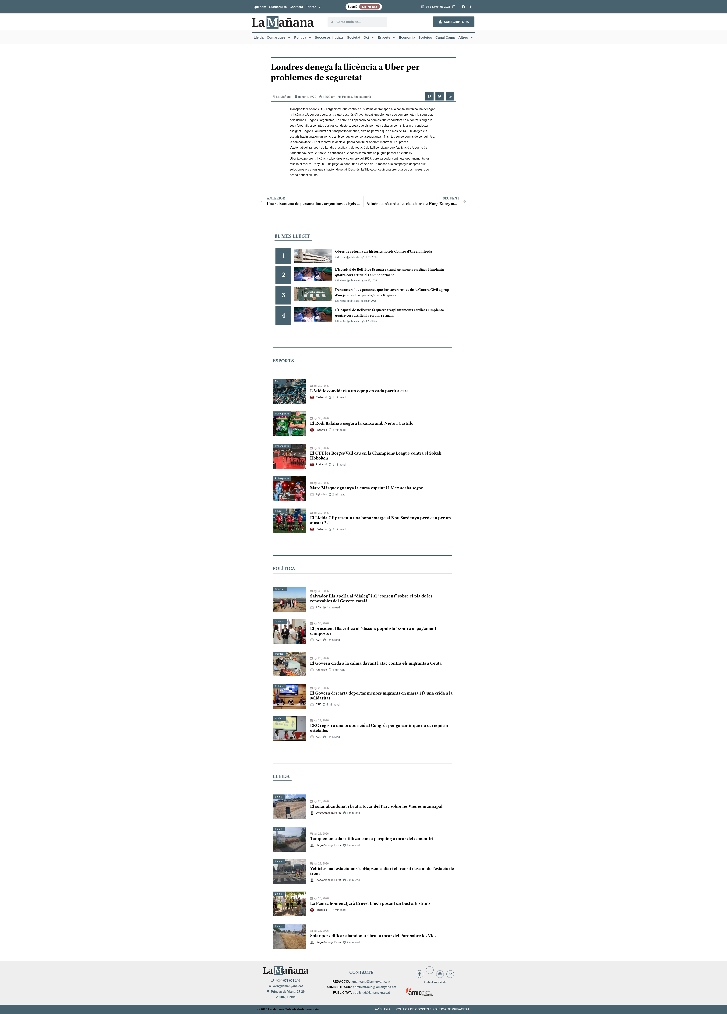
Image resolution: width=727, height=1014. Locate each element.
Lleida (259, 37)
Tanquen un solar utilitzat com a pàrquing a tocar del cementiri (371, 838)
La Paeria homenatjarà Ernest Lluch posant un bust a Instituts (370, 903)
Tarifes (311, 7)
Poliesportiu (282, 413)
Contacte (296, 7)
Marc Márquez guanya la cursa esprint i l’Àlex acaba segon (367, 488)
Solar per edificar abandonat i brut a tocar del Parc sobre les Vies (373, 936)
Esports (384, 37)
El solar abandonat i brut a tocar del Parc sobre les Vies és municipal (376, 806)
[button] (429, 96)
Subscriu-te (278, 7)
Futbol (278, 381)
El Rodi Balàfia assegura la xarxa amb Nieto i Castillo (361, 423)
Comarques (276, 37)
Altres (463, 37)
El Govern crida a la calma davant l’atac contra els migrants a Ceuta (376, 663)
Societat (353, 37)
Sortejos (425, 37)
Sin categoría (362, 97)
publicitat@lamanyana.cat (371, 992)
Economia (407, 37)
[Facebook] (419, 974)
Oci (366, 37)
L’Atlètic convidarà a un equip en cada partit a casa (359, 391)
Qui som (260, 7)
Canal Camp (445, 37)
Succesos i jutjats (329, 37)
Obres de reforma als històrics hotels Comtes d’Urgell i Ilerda (383, 251)
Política (300, 37)
